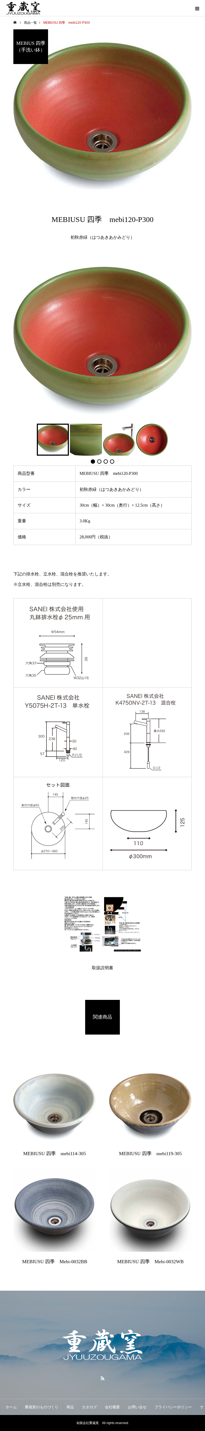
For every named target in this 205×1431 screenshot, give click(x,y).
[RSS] (102, 1378)
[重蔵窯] (102, 1345)
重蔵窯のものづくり (41, 1407)
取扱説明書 (102, 967)
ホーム (11, 1407)
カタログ (89, 1407)
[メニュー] (197, 8)
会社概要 (112, 1407)
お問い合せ (137, 1407)
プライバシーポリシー (173, 1407)
